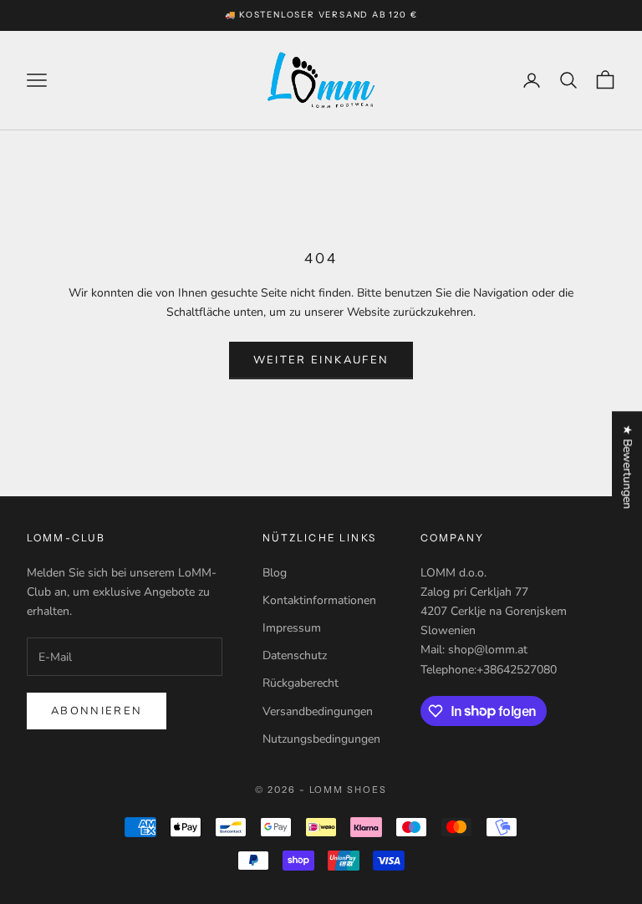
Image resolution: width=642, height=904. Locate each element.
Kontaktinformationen (319, 600)
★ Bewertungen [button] (627, 466)
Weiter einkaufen (321, 360)
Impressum (291, 628)
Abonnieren (96, 711)
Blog (274, 573)
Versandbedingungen (317, 711)
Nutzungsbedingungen (321, 739)
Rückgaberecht (300, 683)
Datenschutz (294, 655)
